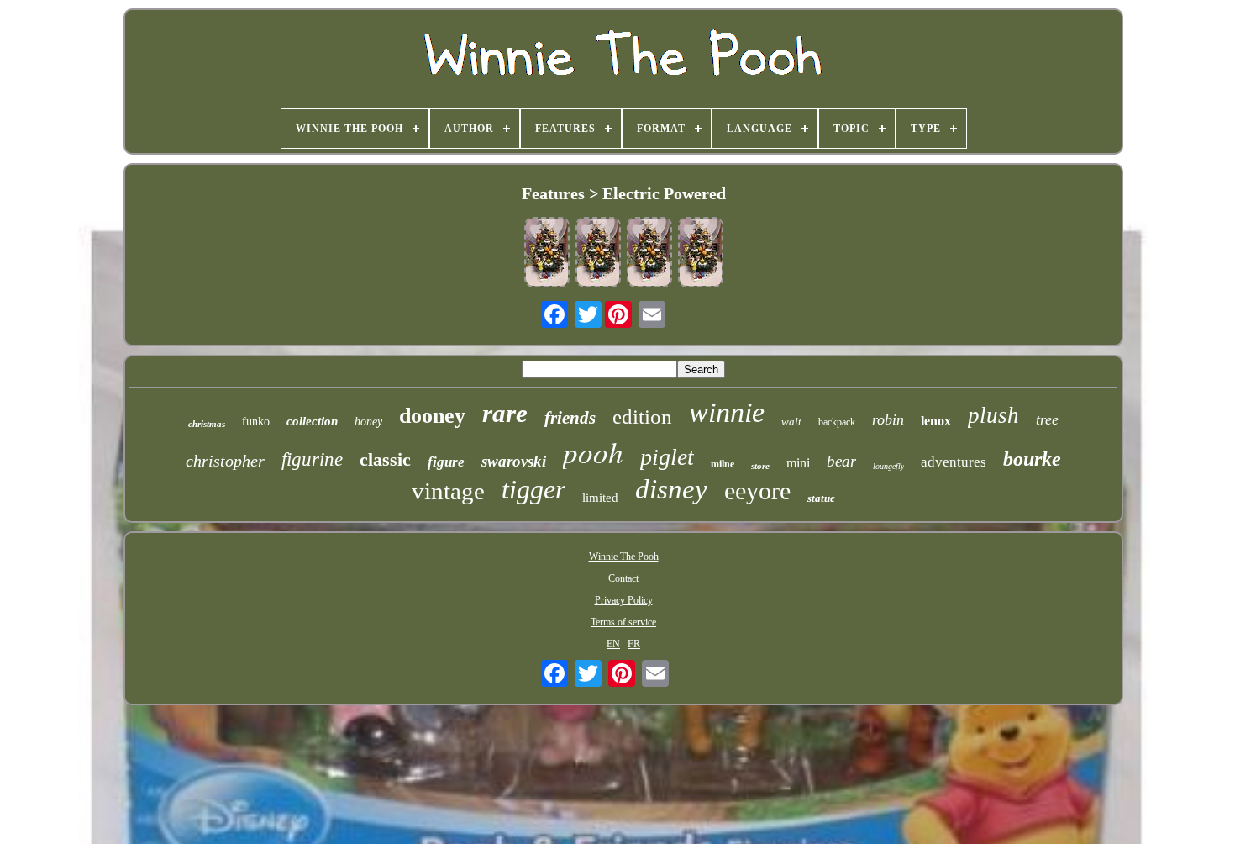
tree (1047, 419)
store (760, 466)
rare (505, 413)
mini (798, 463)
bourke (1032, 459)
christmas (206, 424)
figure (446, 462)
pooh (593, 451)
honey (368, 421)
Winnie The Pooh (624, 556)
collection (312, 421)
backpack (836, 422)
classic (385, 459)
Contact (623, 578)
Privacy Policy (624, 600)
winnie (727, 412)
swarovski (513, 461)
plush (993, 415)
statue (821, 498)
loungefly (888, 466)
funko (256, 421)
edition (642, 416)
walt (791, 421)
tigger (533, 489)
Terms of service (623, 622)
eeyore (757, 490)
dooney (432, 416)
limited (600, 497)
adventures (953, 462)
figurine (312, 459)
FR (634, 644)
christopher (225, 460)
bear (841, 461)
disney (671, 489)
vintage (448, 490)
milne (722, 464)
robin (888, 419)
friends (570, 418)
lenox (936, 421)
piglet (667, 457)
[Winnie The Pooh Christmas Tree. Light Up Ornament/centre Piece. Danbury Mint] (547, 254)
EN (613, 644)
